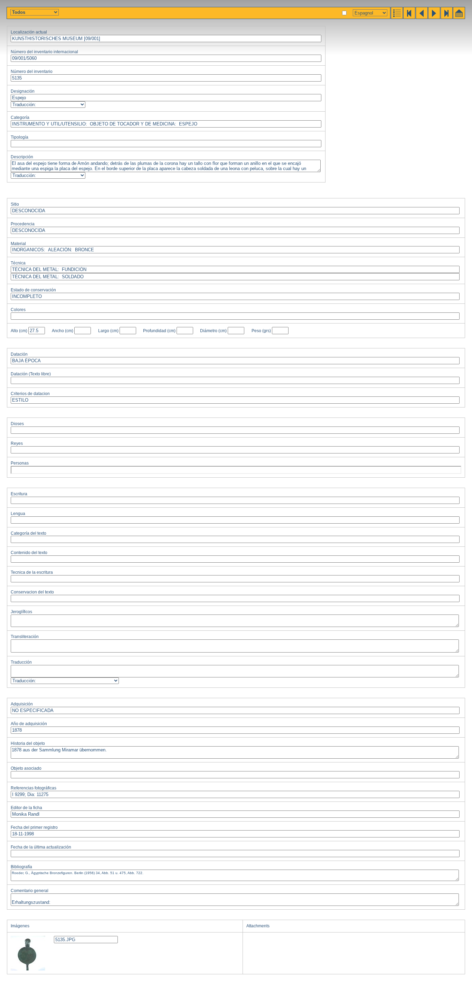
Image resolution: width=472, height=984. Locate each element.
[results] (396, 17)
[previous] (421, 17)
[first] (409, 17)
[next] (433, 17)
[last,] (446, 17)
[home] (458, 17)
